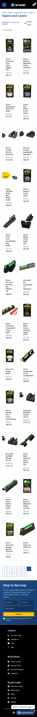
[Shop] (11, 694)
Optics (10, 13)
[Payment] (12, 673)
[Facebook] (14, 712)
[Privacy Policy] (14, 665)
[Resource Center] (15, 686)
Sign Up (19, 614)
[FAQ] (11, 647)
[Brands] (12, 702)
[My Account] (13, 690)
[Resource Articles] (16, 669)
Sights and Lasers (20, 13)
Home (4, 13)
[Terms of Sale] (14, 661)
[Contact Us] (13, 639)
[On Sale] (12, 698)
